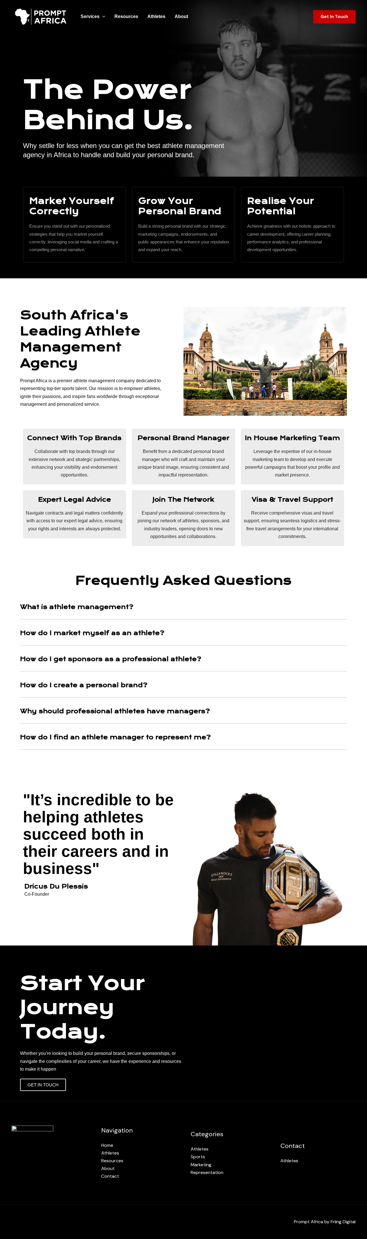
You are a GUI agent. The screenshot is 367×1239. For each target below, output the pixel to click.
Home (107, 1145)
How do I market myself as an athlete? (92, 633)
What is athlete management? (76, 606)
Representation (207, 1172)
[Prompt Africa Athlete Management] (40, 16)
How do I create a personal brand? (83, 685)
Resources (126, 16)
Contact (110, 1176)
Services (90, 16)
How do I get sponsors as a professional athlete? (110, 659)
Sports (198, 1157)
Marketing (201, 1165)
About (181, 16)
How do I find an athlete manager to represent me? (115, 737)
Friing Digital (343, 1222)
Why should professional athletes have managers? (115, 711)
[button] (183, 606)
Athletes (156, 16)
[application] (102, 17)
